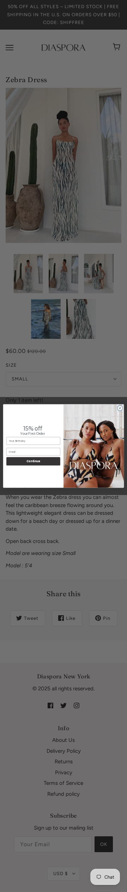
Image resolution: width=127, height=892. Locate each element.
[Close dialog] (119, 408)
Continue (33, 461)
